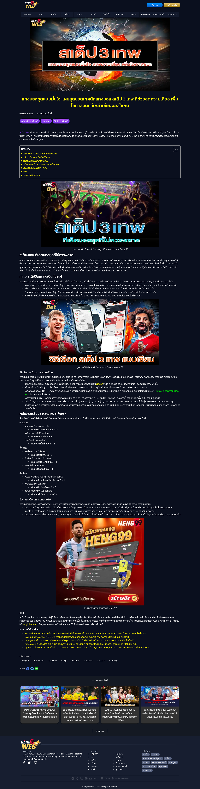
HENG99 (27, 14)
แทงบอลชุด (113, 660)
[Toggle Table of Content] (174, 149)
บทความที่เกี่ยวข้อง (31, 175)
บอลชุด (64, 660)
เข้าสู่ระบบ (154, 5)
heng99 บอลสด (29, 624)
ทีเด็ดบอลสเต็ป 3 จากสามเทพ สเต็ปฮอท (41, 164)
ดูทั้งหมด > (100, 731)
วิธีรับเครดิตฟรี (61, 121)
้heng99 (25, 660)
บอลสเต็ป (75, 660)
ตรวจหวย (147, 770)
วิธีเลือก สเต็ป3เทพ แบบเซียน (35, 160)
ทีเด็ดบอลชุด (38, 660)
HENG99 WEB (26, 113)
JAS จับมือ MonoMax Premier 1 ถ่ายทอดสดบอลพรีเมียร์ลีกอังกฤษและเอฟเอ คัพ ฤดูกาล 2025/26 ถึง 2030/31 (77, 637)
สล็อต (67, 14)
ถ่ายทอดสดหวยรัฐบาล (152, 758)
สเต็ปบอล (101, 660)
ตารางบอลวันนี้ (149, 766)
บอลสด (133, 14)
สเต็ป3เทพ (88, 660)
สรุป (25, 171)
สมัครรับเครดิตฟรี (29, 121)
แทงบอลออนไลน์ (44, 113)
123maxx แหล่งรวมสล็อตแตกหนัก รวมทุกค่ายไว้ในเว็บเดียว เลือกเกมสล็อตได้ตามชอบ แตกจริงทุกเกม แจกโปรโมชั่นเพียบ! (81, 644)
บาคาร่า (80, 14)
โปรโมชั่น (106, 14)
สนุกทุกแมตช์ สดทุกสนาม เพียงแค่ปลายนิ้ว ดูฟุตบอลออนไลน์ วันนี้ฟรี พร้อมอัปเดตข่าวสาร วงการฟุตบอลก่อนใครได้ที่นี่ (79, 640)
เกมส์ (93, 14)
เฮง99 (145, 762)
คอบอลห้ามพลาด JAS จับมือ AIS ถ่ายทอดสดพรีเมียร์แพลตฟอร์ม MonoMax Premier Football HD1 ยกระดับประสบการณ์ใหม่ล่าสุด (85, 633)
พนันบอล (119, 14)
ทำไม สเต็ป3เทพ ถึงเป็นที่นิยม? (36, 157)
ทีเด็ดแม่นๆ (52, 660)
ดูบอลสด (46, 121)
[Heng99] (83, 4)
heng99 (172, 762)
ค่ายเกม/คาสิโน (159, 14)
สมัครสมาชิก (172, 5)
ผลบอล (99, 384)
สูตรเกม (171, 14)
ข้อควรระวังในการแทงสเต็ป (35, 167)
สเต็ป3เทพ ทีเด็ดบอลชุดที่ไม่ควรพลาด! (40, 153)
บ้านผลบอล (145, 14)
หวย (40, 14)
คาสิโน (53, 14)
